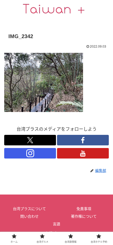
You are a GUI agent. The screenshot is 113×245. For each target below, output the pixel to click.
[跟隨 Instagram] (30, 153)
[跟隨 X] (30, 140)
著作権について (84, 216)
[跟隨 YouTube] (83, 153)
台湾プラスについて (29, 209)
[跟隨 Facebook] (83, 140)
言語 (56, 224)
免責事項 (83, 209)
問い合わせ (29, 216)
